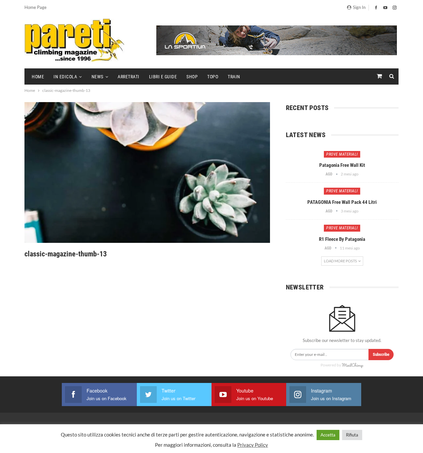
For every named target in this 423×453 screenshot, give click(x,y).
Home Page (35, 7)
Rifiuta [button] (352, 434)
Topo (212, 76)
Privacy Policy (252, 445)
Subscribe (381, 354)
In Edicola (65, 76)
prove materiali (342, 154)
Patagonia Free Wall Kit (342, 165)
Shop (192, 76)
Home (38, 76)
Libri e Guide (163, 76)
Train (234, 76)
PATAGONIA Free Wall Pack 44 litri (342, 202)
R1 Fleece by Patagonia (342, 239)
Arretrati (128, 76)
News (97, 76)
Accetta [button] (328, 434)
